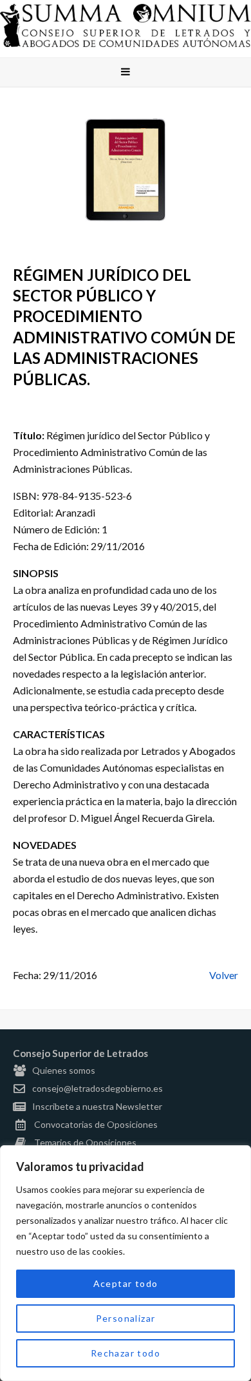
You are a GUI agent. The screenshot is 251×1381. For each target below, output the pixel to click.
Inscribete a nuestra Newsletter (97, 1106)
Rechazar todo (125, 1353)
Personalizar (126, 1318)
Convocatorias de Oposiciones (96, 1124)
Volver (223, 975)
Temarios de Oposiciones (85, 1142)
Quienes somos (63, 1070)
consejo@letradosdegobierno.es (97, 1088)
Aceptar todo (125, 1283)
